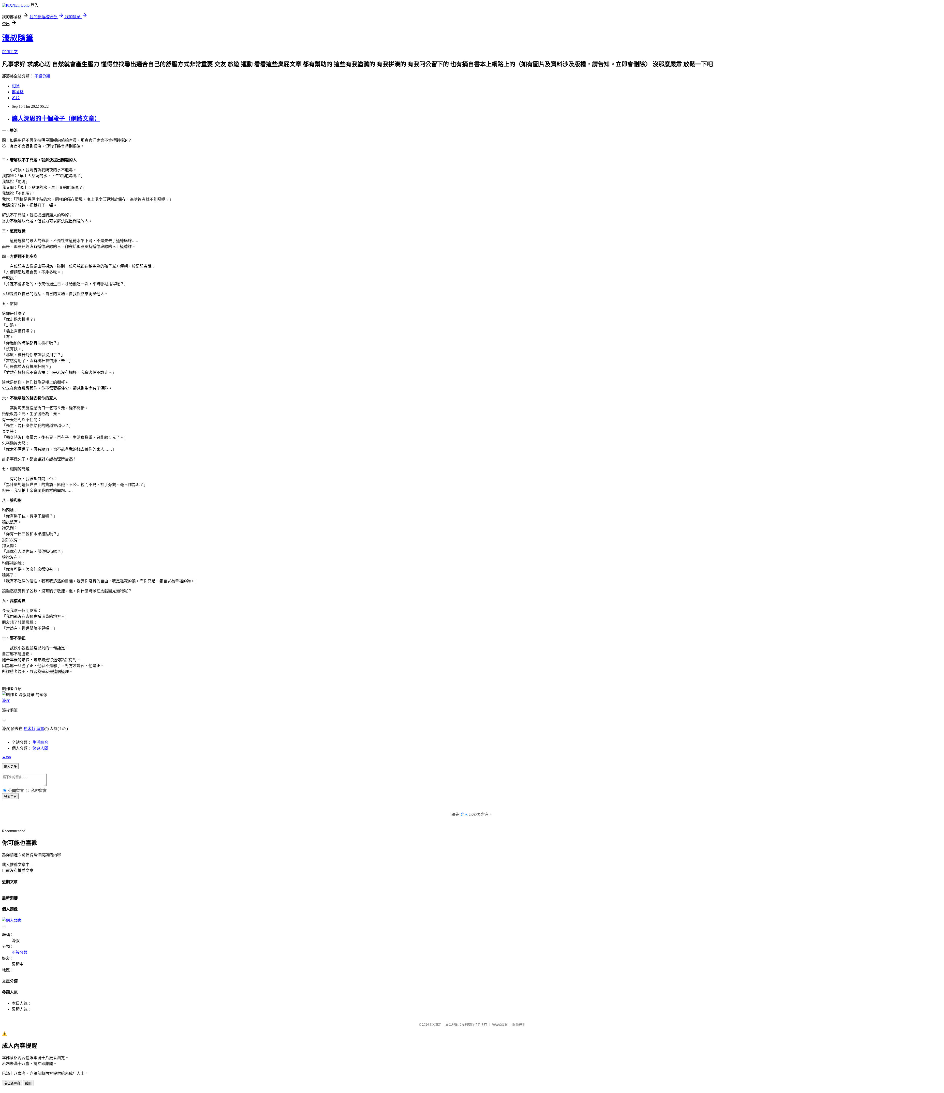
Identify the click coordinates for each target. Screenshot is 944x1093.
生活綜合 (40, 742)
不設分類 (42, 76)
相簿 (16, 86)
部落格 (18, 92)
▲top (6, 757)
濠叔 (6, 700)
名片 (16, 98)
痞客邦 (29, 729)
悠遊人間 (40, 748)
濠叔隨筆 (17, 38)
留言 (40, 729)
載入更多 (10, 766)
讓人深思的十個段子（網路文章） (56, 118)
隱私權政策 (500, 1024)
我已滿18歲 (12, 1083)
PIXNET (435, 1024)
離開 (28, 1083)
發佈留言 (10, 796)
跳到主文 (10, 52)
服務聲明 (518, 1024)
